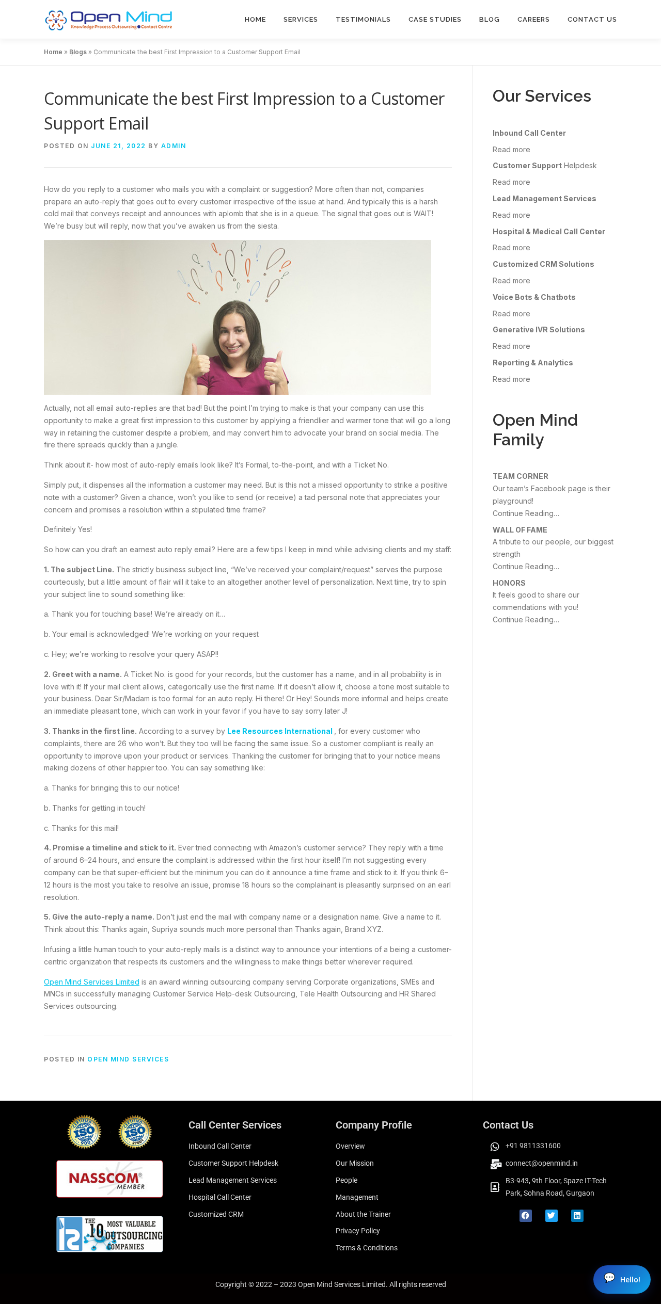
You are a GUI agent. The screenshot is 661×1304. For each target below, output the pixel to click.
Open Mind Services (128, 1059)
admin (173, 146)
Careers (533, 19)
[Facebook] (526, 1216)
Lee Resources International (280, 731)
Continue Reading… (526, 513)
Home (255, 19)
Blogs (78, 52)
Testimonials (363, 19)
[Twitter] (551, 1216)
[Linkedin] (577, 1216)
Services (301, 19)
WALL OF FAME (520, 529)
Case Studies (435, 19)
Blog (489, 19)
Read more (511, 149)
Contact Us (592, 19)
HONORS (509, 582)
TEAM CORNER (520, 476)
